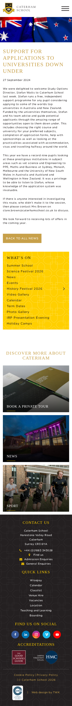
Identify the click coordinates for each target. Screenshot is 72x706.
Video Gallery (18, 294)
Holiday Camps (19, 323)
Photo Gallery (18, 312)
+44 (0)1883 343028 (38, 550)
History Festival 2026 (24, 289)
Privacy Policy (47, 675)
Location (36, 605)
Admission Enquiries (38, 559)
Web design (39, 692)
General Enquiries (38, 563)
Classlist (36, 590)
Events (12, 283)
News (11, 277)
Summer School (20, 265)
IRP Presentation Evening (28, 317)
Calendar (14, 300)
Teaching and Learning (36, 610)
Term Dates (16, 306)
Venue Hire (36, 595)
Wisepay (36, 580)
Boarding (36, 615)
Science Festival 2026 (25, 271)
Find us (38, 554)
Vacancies (36, 600)
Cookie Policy (24, 675)
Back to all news (22, 238)
